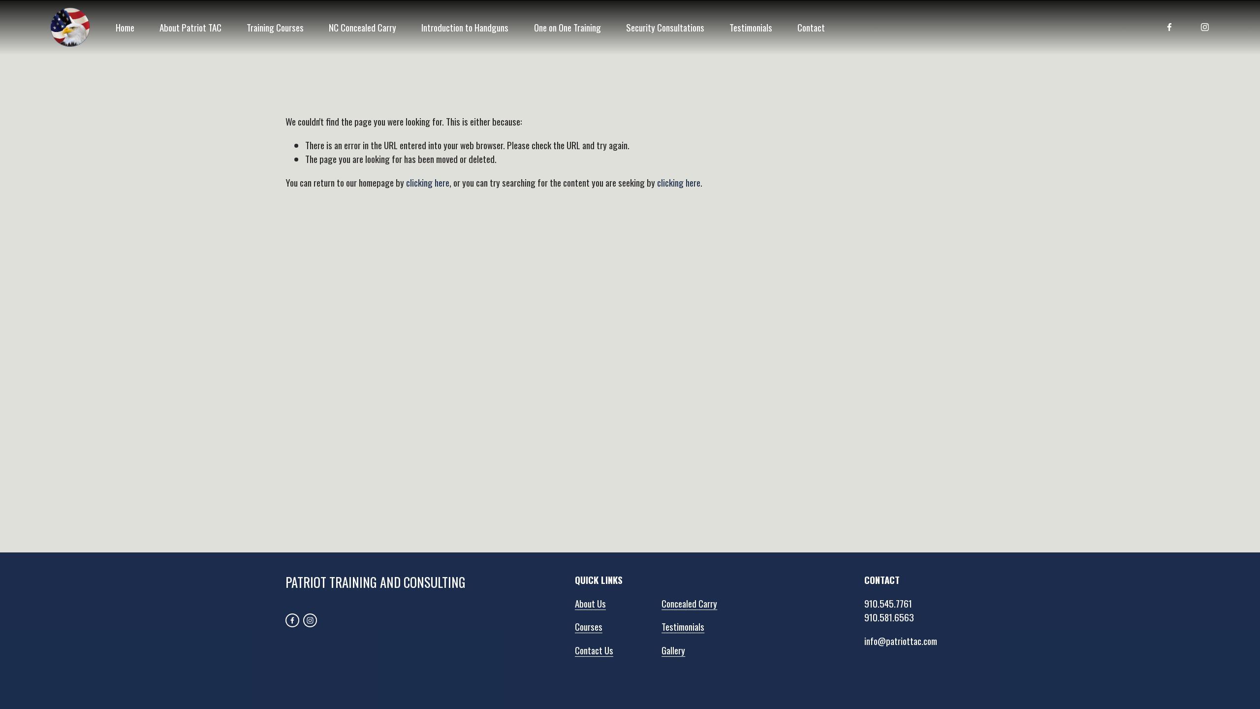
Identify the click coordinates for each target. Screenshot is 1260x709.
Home (125, 27)
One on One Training (567, 27)
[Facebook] (1169, 27)
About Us (590, 603)
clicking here (427, 182)
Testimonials (750, 27)
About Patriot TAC (190, 27)
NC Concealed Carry (362, 27)
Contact (811, 27)
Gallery (673, 650)
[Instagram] (1205, 27)
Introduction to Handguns (464, 27)
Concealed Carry (689, 603)
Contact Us (594, 650)
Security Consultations (665, 27)
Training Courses (275, 27)
